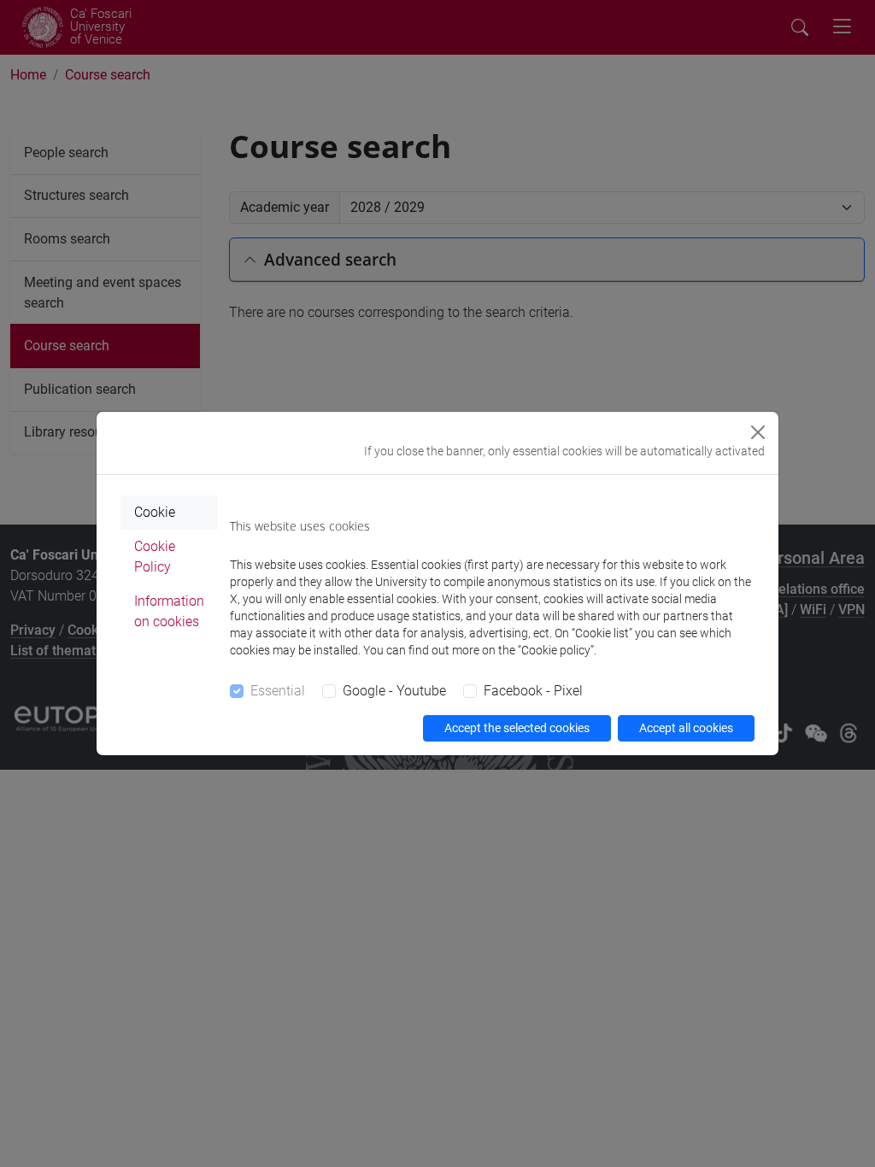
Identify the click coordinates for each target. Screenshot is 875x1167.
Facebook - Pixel (533, 691)
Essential (277, 691)
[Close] (758, 432)
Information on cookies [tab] (169, 611)
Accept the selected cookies (517, 728)
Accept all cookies (686, 728)
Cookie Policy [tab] (154, 556)
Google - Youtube (394, 691)
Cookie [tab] (154, 512)
